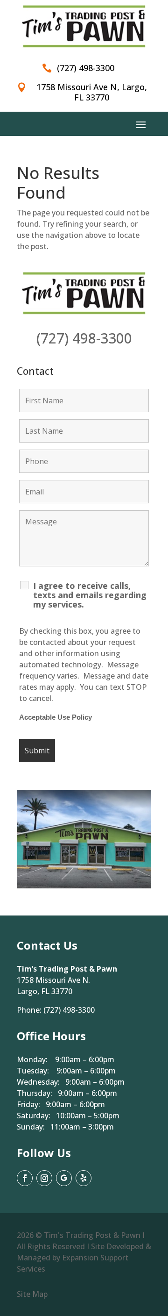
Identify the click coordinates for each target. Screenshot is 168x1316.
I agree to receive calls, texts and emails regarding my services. (90, 595)
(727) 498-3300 (84, 338)
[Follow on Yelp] (83, 1178)
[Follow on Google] (64, 1178)
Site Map (32, 1294)
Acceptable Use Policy (55, 717)
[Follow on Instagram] (44, 1178)
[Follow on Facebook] (25, 1178)
